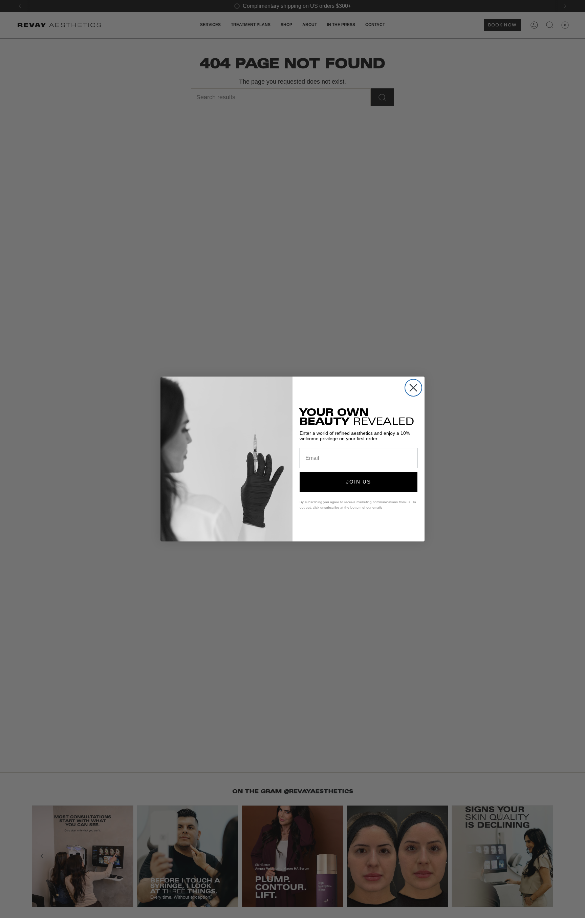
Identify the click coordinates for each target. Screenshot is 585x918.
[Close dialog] (413, 387)
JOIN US (358, 482)
